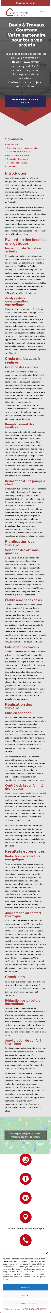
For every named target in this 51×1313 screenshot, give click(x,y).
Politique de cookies (12, 1309)
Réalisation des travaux (17, 159)
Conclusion (12, 166)
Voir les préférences (25, 1303)
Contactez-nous (25, 3)
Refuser (25, 1295)
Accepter (25, 1287)
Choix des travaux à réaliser (19, 152)
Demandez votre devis (25, 101)
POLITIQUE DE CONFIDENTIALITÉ (34, 1309)
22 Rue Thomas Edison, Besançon (25, 1228)
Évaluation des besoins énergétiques (23, 148)
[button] (46, 1253)
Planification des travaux (18, 155)
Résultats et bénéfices (17, 163)
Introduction (12, 144)
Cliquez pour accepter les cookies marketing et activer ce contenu (25, 1135)
